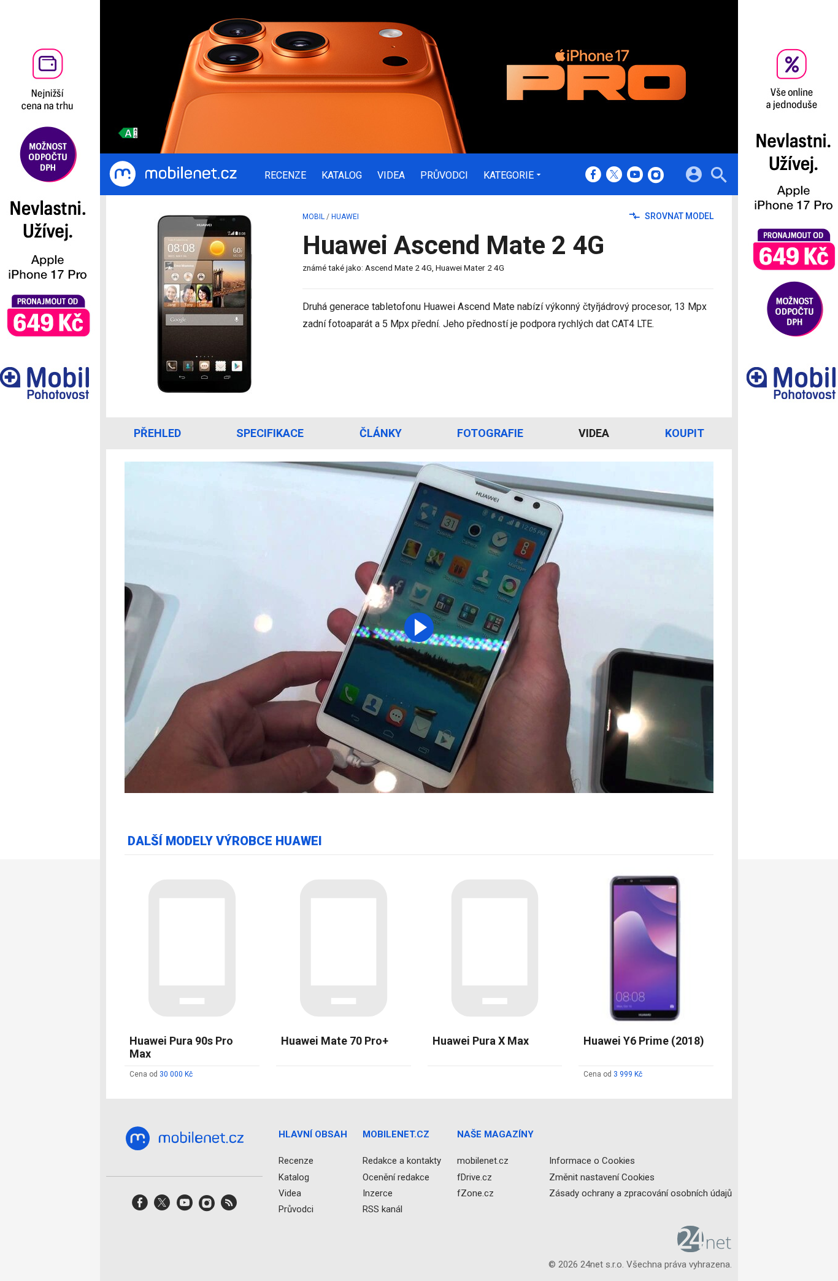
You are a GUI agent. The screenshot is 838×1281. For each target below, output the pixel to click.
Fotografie (490, 433)
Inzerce (378, 1192)
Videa (391, 175)
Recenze (285, 175)
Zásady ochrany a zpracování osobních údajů (640, 1192)
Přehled (157, 433)
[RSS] (229, 1206)
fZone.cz (475, 1192)
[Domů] (173, 174)
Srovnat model (678, 216)
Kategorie (508, 174)
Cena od (161, 1074)
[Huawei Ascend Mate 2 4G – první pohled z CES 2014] (419, 627)
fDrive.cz (474, 1176)
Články (380, 433)
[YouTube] (635, 175)
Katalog (341, 175)
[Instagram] (655, 175)
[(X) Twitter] (614, 175)
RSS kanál (382, 1209)
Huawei (345, 216)
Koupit (684, 433)
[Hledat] (719, 176)
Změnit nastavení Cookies (602, 1176)
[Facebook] (593, 175)
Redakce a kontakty (402, 1160)
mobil (313, 216)
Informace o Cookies (592, 1160)
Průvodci (444, 175)
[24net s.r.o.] (704, 1247)
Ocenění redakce (396, 1176)
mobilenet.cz (483, 1160)
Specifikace (270, 433)
